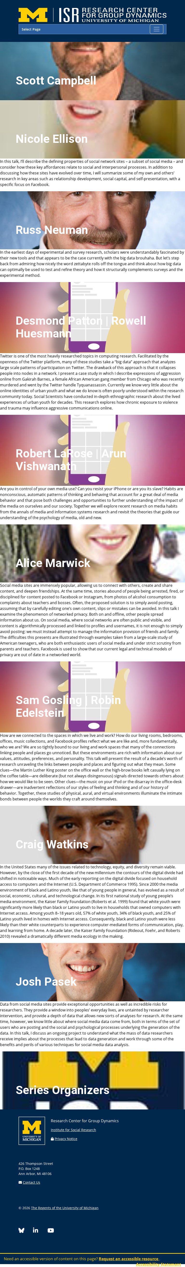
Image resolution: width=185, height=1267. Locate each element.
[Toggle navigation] (156, 29)
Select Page (31, 29)
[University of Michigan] (32, 1143)
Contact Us (31, 1182)
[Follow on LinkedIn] (40, 1231)
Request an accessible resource (129, 1258)
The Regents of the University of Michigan (65, 1208)
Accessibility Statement (158, 1264)
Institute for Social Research (73, 1130)
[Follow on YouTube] (52, 1231)
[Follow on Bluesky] (26, 1231)
